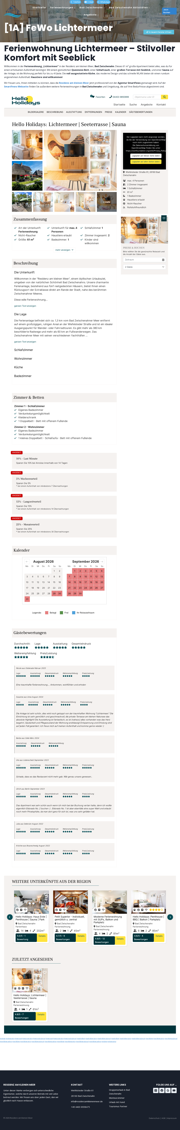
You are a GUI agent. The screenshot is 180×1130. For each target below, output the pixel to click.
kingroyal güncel (39, 1038)
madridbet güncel (104, 1038)
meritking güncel (171, 1038)
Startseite (39, 7)
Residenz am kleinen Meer (74, 82)
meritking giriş (158, 1038)
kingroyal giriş (27, 1038)
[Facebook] (162, 1090)
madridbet (81, 1038)
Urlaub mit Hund (117, 1102)
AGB (163, 1118)
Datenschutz (154, 1118)
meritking (149, 1038)
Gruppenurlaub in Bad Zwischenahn (119, 1091)
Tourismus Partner (118, 1106)
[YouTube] (174, 1090)
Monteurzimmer (117, 1097)
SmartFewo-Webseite (16, 86)
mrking (2, 1038)
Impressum (172, 1118)
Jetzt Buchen (166, 11)
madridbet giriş (91, 1038)
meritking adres (6, 1041)
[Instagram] (155, 1090)
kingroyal (18, 1038)
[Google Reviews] (168, 1090)
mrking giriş (10, 1038)
